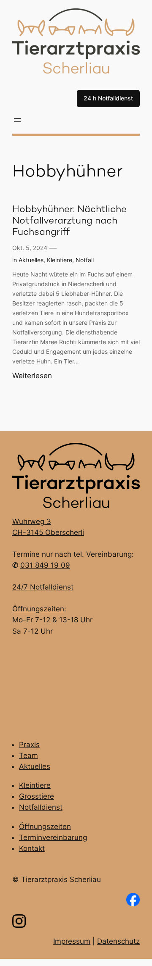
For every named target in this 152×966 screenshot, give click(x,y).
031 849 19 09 (45, 565)
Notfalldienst (40, 807)
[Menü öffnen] (17, 120)
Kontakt (32, 848)
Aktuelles (31, 259)
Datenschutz (118, 941)
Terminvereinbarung (53, 837)
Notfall (85, 259)
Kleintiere (59, 259)
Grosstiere (36, 796)
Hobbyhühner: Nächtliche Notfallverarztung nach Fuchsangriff (69, 221)
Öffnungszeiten (38, 609)
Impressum (71, 941)
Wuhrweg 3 (31, 521)
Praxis (29, 744)
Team (28, 755)
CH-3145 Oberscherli (48, 532)
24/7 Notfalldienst (42, 587)
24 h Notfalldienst (108, 98)
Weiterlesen (32, 376)
